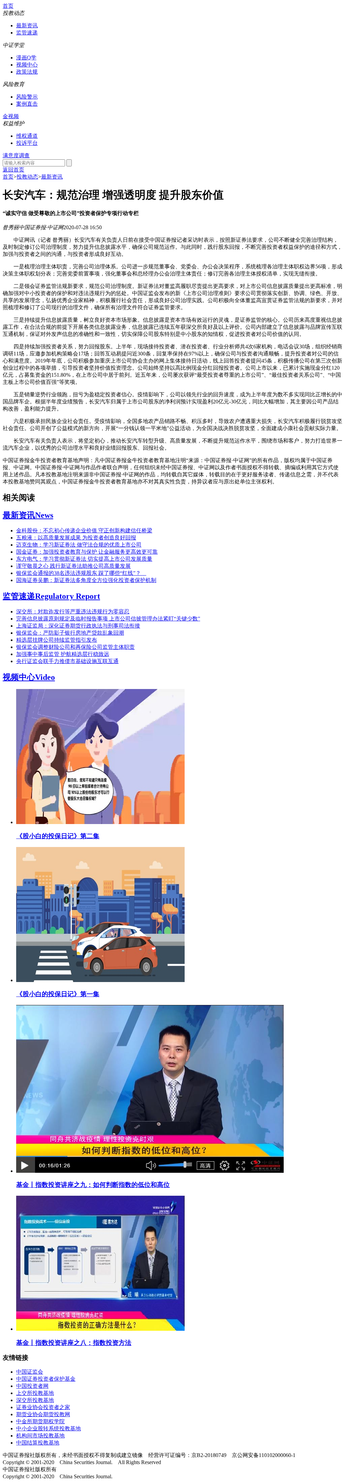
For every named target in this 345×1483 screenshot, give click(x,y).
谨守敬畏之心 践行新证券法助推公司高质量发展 (73, 566)
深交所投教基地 (35, 1400)
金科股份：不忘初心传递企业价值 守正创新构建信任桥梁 (84, 530)
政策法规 (27, 72)
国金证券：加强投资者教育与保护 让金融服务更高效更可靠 (87, 552)
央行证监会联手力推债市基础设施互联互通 (67, 661)
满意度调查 (16, 155)
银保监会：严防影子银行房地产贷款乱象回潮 (70, 633)
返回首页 (13, 170)
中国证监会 (29, 1372)
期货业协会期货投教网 (43, 1414)
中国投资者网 (32, 1386)
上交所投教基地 (35, 1393)
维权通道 (27, 136)
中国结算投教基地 (37, 1443)
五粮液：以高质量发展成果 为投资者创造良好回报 (76, 537)
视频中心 (27, 65)
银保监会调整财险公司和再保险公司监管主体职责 (75, 647)
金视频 (11, 116)
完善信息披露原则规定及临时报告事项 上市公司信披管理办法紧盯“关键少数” (108, 618)
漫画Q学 (26, 57)
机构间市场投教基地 (40, 1435)
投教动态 (27, 177)
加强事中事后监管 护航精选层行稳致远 (62, 654)
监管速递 (27, 32)
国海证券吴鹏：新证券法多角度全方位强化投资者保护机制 (86, 580)
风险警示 (27, 97)
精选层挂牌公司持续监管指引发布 (56, 640)
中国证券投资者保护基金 (45, 1379)
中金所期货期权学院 (40, 1421)
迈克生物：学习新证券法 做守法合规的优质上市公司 (79, 545)
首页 (8, 6)
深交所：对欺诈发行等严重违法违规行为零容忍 (72, 611)
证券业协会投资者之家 (43, 1407)
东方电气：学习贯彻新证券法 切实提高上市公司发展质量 (84, 559)
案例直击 (27, 104)
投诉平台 (27, 143)
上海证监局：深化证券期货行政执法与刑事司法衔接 (78, 626)
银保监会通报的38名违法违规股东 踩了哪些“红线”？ (81, 573)
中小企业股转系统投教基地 (48, 1428)
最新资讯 (27, 25)
